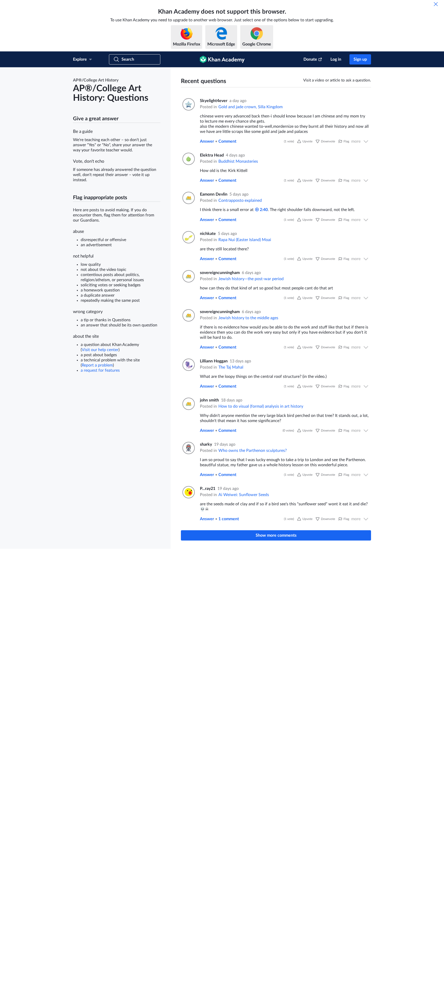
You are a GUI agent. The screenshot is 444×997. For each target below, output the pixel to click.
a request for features (100, 370)
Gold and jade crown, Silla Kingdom (250, 107)
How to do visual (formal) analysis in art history (260, 406)
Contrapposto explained (240, 200)
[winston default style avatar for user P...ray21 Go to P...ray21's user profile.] (188, 492)
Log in (335, 59)
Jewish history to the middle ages (248, 318)
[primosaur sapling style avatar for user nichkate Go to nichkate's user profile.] (188, 237)
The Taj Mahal (230, 367)
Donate (310, 59)
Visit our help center (100, 350)
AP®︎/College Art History (95, 80)
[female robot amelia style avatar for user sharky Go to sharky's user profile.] (188, 448)
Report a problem (97, 365)
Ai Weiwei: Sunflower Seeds (243, 495)
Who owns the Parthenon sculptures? (252, 451)
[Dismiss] (436, 4)
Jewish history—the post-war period (251, 279)
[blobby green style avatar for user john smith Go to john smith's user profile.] (188, 404)
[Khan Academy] (222, 59)
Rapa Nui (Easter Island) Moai (244, 240)
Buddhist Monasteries (238, 161)
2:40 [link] (263, 210)
